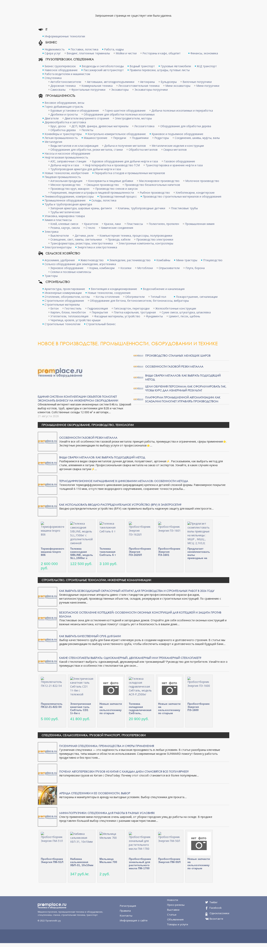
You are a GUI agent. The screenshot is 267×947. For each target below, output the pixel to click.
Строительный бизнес (101, 324)
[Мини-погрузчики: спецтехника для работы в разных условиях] (47, 816)
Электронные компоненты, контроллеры (146, 243)
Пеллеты (87, 130)
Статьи (171, 914)
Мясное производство (65, 185)
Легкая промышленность (61, 138)
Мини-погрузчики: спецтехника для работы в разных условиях (107, 813)
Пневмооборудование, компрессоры (69, 196)
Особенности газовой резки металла (174, 366)
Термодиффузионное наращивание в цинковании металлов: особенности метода (123, 481)
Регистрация (128, 906)
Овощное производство (102, 185)
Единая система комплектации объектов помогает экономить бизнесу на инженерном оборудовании (78, 398)
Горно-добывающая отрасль (64, 106)
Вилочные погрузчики (197, 82)
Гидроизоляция (97, 308)
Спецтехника (53, 78)
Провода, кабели (119, 239)
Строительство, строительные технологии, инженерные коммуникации (96, 580)
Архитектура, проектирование (65, 289)
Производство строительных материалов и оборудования (182, 196)
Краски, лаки (112, 224)
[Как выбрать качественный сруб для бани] (47, 640)
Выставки (173, 909)
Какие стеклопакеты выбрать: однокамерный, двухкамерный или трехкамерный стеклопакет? (130, 658)
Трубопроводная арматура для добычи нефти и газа (85, 169)
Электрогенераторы (58, 247)
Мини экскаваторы (177, 86)
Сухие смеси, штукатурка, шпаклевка (186, 312)
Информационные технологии (65, 36)
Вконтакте (216, 918)
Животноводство (92, 260)
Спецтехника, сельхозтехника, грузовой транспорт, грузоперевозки (94, 735)
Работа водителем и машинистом (67, 74)
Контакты (126, 915)
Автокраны (147, 82)
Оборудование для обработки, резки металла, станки (86, 149)
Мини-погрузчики (207, 86)
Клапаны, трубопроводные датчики (141, 208)
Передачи (119, 138)
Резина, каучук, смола (65, 228)
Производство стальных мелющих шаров (178, 355)
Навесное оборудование (61, 70)
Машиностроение (95, 138)
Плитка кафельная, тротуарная (135, 312)
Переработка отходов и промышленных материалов (129, 173)
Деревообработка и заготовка (65, 122)
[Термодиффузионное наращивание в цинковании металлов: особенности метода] (47, 484)
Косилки (125, 268)
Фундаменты (154, 316)
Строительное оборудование (64, 300)
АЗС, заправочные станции (68, 161)
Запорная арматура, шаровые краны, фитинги (81, 208)
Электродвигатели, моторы (133, 118)
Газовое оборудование (179, 161)
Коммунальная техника (97, 86)
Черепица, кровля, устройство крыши (75, 320)
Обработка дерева (63, 130)
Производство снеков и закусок (116, 188)
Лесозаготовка (144, 126)
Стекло (90, 228)
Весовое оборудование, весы (64, 103)
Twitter (214, 902)
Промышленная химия (199, 224)
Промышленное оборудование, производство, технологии (88, 425)
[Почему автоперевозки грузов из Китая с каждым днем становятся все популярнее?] (47, 773)
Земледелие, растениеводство (130, 260)
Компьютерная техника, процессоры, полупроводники (135, 235)
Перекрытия (100, 312)
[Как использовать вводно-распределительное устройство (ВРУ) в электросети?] (47, 506)
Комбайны (163, 260)
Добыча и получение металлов (125, 146)
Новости (172, 900)
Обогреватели (135, 297)
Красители (91, 224)
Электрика (51, 231)
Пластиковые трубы (184, 208)
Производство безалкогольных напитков (152, 185)
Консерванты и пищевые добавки (110, 181)
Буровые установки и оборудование (74, 110)
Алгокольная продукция (66, 181)
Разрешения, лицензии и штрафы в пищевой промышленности (92, 192)
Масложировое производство (159, 181)
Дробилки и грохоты (64, 114)
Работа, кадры (114, 49)
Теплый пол (158, 297)
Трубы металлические (65, 212)
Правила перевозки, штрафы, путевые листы (160, 70)
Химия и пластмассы (58, 220)
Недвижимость (55, 49)
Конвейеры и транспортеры (63, 134)
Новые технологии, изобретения (67, 173)
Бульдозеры (169, 82)
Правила (125, 910)
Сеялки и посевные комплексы (70, 272)
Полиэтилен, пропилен (164, 224)
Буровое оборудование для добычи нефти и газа (125, 161)
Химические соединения (117, 228)
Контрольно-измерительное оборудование (117, 134)
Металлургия (53, 142)
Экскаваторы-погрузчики (151, 89)
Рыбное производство (155, 192)
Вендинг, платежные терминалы (88, 53)
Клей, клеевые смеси (64, 224)
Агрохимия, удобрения (60, 260)
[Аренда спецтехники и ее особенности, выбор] (47, 795)
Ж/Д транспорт (207, 66)
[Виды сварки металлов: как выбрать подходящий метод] (138, 377)
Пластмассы (135, 224)
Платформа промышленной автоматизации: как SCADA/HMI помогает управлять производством (182, 399)
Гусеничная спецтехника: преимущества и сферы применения (106, 746)
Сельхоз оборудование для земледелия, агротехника (80, 264)
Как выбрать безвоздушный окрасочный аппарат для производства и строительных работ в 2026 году (136, 591)
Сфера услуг (53, 53)
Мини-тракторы (186, 260)
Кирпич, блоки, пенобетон (68, 312)
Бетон (54, 308)
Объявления (175, 919)
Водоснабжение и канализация (164, 289)
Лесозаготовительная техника (138, 86)
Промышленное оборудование (65, 200)
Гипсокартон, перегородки (132, 308)
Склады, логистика (103, 200)
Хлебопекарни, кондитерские (195, 192)
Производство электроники (154, 239)
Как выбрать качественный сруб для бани (90, 636)
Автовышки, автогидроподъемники (110, 82)
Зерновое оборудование (66, 268)
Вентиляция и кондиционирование (114, 289)
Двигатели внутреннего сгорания (87, 118)
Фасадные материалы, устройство (117, 316)
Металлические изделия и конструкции (178, 146)
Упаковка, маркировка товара (65, 216)
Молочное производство (202, 181)
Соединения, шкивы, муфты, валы (197, 138)
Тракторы (51, 276)
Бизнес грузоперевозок (60, 66)
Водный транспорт (142, 66)
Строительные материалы (62, 304)
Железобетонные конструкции (175, 308)
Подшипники (140, 138)
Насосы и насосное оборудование (67, 153)
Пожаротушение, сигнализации (197, 297)
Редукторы (161, 138)
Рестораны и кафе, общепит (161, 53)
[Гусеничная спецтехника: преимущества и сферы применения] (47, 751)
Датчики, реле (84, 235)
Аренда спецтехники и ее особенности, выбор (94, 793)
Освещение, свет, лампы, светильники (76, 239)
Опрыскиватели (169, 268)
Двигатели (52, 118)
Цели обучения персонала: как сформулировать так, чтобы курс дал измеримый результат (185, 388)
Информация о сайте (134, 920)
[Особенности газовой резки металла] (138, 366)
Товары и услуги (177, 924)
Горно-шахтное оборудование (125, 110)
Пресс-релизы (176, 905)
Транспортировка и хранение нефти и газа (174, 165)
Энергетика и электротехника (97, 247)
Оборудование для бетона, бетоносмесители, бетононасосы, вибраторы (139, 300)
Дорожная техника (63, 86)
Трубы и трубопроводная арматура (68, 204)
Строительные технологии (62, 324)
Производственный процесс (118, 196)
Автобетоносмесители (65, 82)
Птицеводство (212, 260)
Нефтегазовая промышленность (66, 157)
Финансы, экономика (204, 53)
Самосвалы (57, 89)
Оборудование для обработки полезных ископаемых (119, 114)
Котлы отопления (107, 297)
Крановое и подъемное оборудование (177, 134)
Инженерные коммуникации (63, 293)
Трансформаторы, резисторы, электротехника (81, 243)
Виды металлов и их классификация (74, 146)
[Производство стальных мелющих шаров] (138, 355)
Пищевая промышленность (63, 177)
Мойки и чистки (126, 53)
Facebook (216, 907)
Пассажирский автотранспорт (103, 70)
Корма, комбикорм (102, 268)
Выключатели (59, 235)
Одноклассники (219, 913)
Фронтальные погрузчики (88, 89)
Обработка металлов (143, 149)
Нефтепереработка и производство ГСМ (112, 165)
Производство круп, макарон (69, 188)
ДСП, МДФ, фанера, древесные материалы (100, 126)
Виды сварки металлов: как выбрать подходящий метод (102, 457)
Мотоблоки (145, 268)
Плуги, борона (195, 268)
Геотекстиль (73, 308)
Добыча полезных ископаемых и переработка (182, 110)
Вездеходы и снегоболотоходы (103, 66)
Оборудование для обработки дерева (185, 126)
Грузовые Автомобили (176, 66)
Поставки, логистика (84, 49)
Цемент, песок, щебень (184, 316)
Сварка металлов (175, 149)
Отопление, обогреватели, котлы (67, 297)
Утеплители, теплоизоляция (69, 316)
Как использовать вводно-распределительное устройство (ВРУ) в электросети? (120, 504)
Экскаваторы (120, 89)
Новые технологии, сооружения (109, 293)
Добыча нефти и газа (64, 165)
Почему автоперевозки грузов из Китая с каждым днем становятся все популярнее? (124, 771)
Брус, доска (58, 126)
